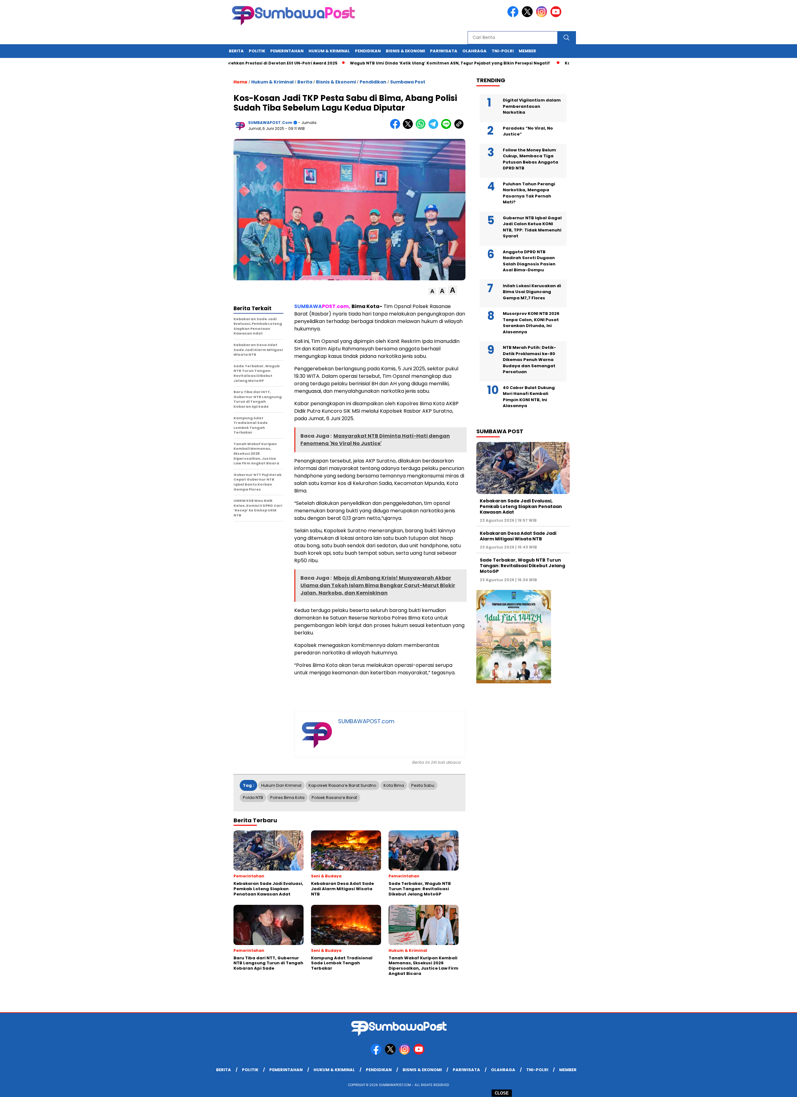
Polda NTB (253, 797)
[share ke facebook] (396, 127)
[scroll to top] (767, 1087)
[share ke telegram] (434, 127)
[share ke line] (447, 127)
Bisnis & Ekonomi (405, 51)
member (527, 51)
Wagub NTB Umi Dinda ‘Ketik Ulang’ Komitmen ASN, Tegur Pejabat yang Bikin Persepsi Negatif (415, 63)
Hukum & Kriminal (329, 51)
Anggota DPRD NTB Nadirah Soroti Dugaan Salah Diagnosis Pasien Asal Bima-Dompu (529, 261)
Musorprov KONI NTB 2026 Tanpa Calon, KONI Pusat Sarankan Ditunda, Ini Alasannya (531, 323)
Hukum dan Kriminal (281, 785)
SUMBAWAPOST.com (270, 122)
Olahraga (474, 51)
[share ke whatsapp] (422, 127)
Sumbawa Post (407, 82)
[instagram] (542, 15)
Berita (236, 51)
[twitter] (528, 15)
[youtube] (557, 15)
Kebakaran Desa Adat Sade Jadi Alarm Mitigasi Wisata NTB (518, 536)
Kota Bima (394, 785)
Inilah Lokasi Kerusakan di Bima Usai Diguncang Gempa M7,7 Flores (532, 292)
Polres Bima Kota (287, 797)
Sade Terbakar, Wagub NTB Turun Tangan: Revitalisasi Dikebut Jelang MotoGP (522, 565)
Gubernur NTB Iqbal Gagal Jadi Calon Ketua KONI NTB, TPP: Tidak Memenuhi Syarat (532, 227)
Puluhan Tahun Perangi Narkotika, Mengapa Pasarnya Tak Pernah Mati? (529, 193)
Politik (257, 51)
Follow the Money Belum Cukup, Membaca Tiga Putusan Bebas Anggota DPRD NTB (530, 159)
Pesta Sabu (422, 785)
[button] (432, 291)
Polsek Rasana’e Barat (334, 797)
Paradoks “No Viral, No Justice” (528, 131)
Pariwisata (443, 51)
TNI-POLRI (503, 51)
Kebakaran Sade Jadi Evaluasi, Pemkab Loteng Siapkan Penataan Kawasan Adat (521, 506)
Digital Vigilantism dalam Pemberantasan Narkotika (532, 106)
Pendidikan (368, 51)
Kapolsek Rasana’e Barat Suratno (342, 785)
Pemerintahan (287, 51)
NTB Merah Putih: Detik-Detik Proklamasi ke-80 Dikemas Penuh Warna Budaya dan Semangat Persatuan (529, 359)
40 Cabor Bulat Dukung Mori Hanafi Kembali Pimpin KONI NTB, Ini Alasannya (529, 397)
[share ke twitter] (409, 127)
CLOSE (502, 1093)
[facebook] (514, 15)
